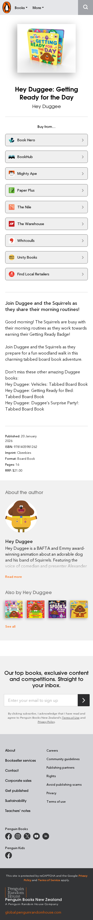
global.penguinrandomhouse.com (33, 912)
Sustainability (15, 800)
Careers (52, 750)
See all (10, 626)
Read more (13, 576)
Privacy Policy (46, 721)
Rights (51, 776)
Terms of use (56, 801)
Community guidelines (63, 759)
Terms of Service (49, 880)
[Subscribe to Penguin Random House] (84, 700)
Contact (12, 770)
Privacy (51, 793)
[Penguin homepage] (7, 7)
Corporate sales (18, 780)
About (10, 750)
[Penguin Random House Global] (19, 892)
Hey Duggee (46, 106)
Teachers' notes (17, 810)
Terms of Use (71, 717)
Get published (16, 790)
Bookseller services (20, 760)
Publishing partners (60, 767)
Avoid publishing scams (64, 784)
